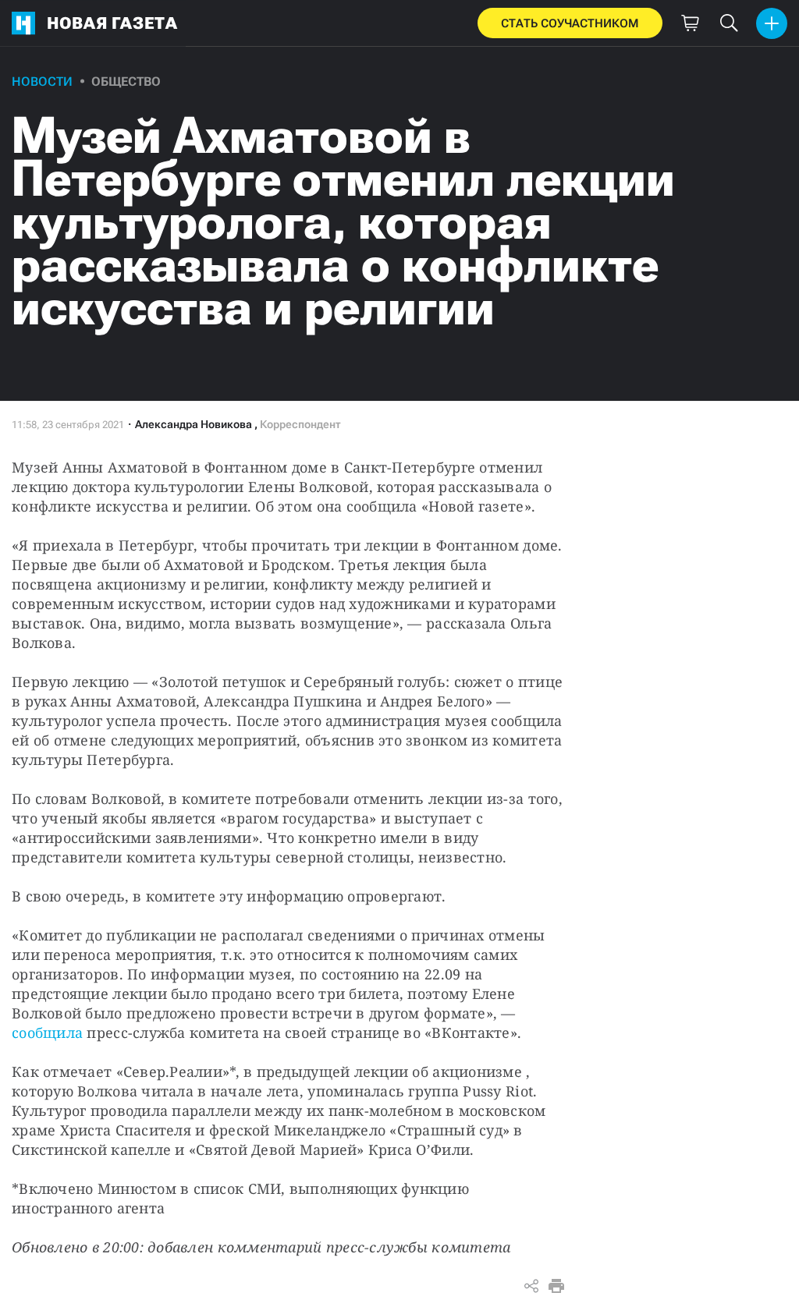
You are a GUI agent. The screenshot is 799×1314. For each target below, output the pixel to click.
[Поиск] (728, 23)
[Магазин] (689, 23)
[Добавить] (771, 23)
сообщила (47, 1032)
